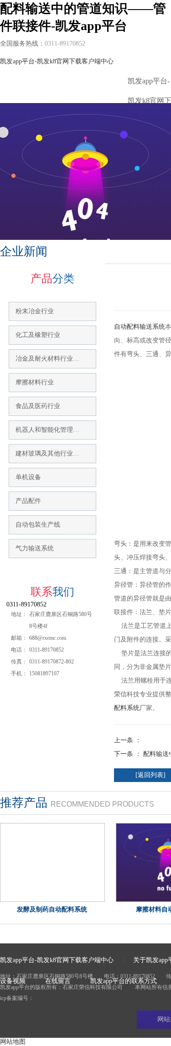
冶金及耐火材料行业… (47, 358)
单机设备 (28, 477)
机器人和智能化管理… (47, 429)
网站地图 (13, 1041)
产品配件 (28, 500)
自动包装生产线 (38, 524)
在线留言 (58, 981)
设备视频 (13, 981)
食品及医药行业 (38, 406)
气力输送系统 (35, 548)
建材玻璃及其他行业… (47, 453)
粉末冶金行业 (35, 311)
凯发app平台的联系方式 (123, 981)
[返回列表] (150, 775)
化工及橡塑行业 (38, 334)
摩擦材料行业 (35, 382)
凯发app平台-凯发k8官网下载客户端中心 (57, 61)
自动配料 (127, 326)
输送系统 (152, 326)
